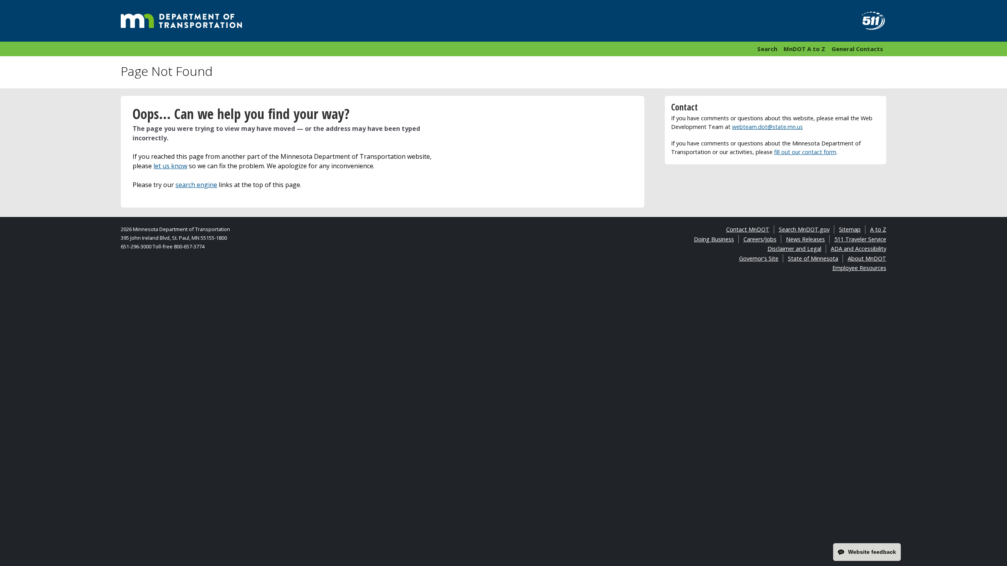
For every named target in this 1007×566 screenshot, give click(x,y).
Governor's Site (758, 258)
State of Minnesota (813, 258)
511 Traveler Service (860, 239)
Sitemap (850, 229)
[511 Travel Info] (869, 21)
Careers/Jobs (759, 239)
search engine (196, 184)
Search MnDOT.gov (804, 229)
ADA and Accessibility (858, 248)
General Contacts (857, 49)
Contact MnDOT (747, 229)
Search (767, 49)
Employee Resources (859, 268)
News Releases (805, 239)
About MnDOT (867, 258)
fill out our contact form (805, 152)
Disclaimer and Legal (794, 248)
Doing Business (714, 239)
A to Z (878, 229)
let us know (170, 166)
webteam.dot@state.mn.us (767, 126)
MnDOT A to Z (804, 49)
